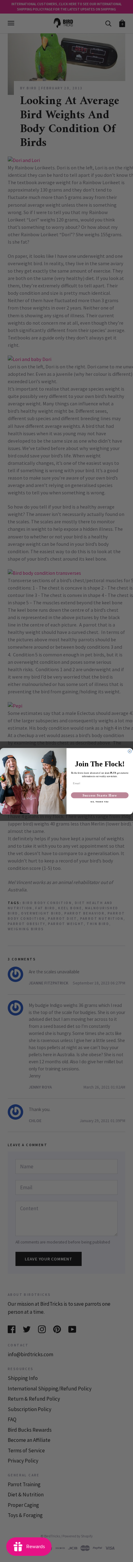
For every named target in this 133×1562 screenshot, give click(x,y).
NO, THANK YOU (100, 802)
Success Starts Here (100, 795)
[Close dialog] (129, 751)
